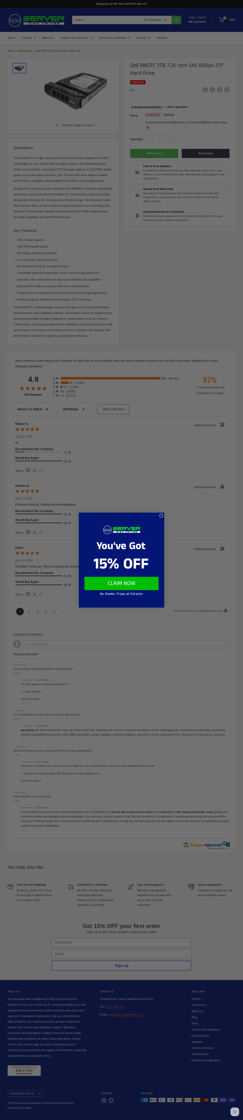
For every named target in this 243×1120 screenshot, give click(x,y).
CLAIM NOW (121, 583)
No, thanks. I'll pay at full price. (121, 594)
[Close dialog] (161, 515)
